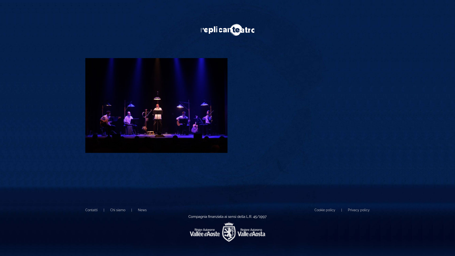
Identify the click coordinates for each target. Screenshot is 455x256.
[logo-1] (227, 25)
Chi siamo (117, 210)
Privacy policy (359, 210)
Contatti (91, 210)
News (142, 210)
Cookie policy (324, 210)
